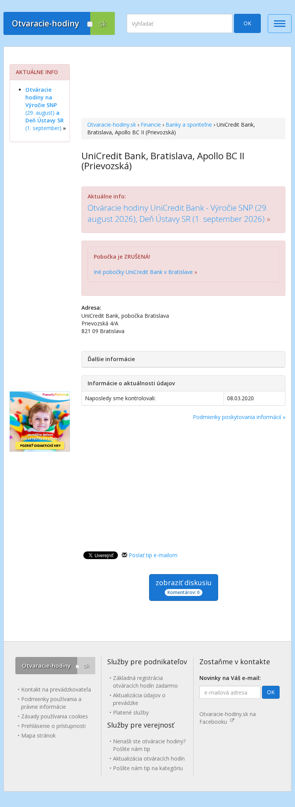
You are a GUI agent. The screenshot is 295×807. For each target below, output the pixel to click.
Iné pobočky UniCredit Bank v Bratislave (143, 272)
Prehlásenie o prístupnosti (53, 725)
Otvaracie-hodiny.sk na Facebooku (227, 717)
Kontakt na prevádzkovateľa (56, 689)
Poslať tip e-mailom (153, 555)
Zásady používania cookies (54, 716)
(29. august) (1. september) (44, 109)
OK (247, 23)
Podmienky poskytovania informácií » (239, 417)
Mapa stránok (38, 735)
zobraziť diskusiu (184, 587)
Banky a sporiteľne (189, 124)
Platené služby (131, 712)
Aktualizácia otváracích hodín (149, 758)
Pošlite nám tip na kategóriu (148, 768)
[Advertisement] (183, 83)
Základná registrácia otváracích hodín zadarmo (145, 681)
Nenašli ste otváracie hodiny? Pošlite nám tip (149, 745)
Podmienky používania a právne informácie (51, 702)
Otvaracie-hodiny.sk (111, 124)
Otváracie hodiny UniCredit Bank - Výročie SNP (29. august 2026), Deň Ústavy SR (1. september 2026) (178, 213)
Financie (151, 124)
